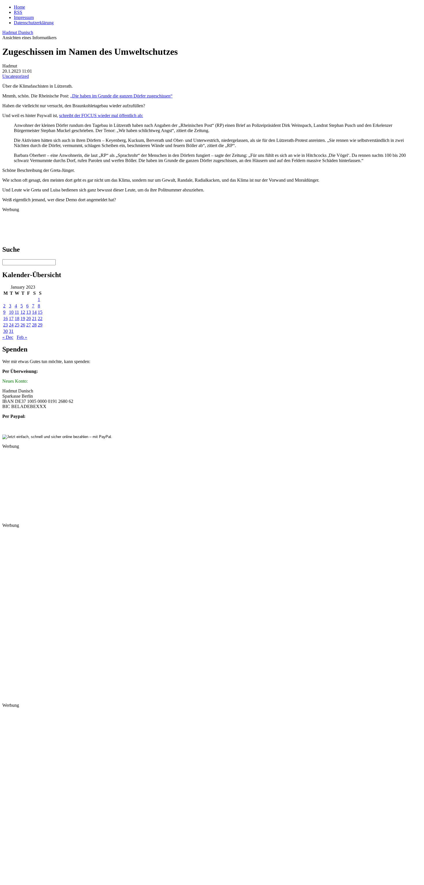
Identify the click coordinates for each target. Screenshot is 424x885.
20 (28, 318)
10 (11, 312)
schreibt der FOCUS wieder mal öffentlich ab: (101, 115)
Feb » (22, 337)
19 (22, 318)
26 (22, 324)
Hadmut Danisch (17, 32)
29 (40, 324)
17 (11, 318)
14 (34, 312)
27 (28, 324)
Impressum (24, 17)
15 (40, 312)
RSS (18, 12)
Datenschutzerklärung (34, 22)
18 (17, 318)
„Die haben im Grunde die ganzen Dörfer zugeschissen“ (121, 95)
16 (5, 318)
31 (11, 331)
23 (5, 324)
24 (11, 324)
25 (17, 324)
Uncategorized (15, 76)
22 (40, 318)
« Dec (7, 337)
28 (34, 324)
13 (28, 312)
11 (17, 312)
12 (22, 312)
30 (5, 331)
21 (34, 318)
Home (19, 7)
